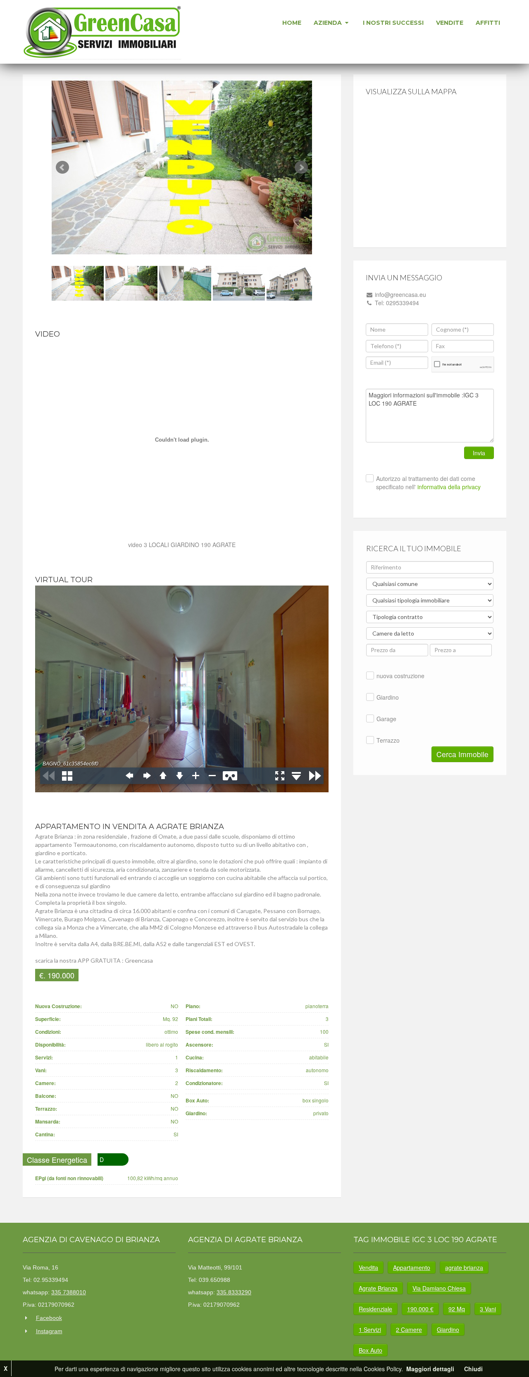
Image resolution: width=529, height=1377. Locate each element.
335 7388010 (68, 1292)
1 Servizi (370, 1329)
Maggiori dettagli (430, 1369)
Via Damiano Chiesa (439, 1288)
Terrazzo (388, 740)
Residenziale (375, 1309)
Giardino (387, 697)
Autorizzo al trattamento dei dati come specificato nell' (428, 482)
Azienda (328, 22)
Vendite (449, 22)
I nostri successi (393, 22)
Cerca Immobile (462, 754)
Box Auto (370, 1350)
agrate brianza (464, 1267)
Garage (386, 719)
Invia (479, 453)
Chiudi (473, 1369)
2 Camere (409, 1329)
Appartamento (411, 1267)
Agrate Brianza (378, 1288)
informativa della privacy (448, 487)
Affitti (488, 22)
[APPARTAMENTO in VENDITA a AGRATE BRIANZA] (182, 167)
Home (291, 22)
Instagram (49, 1331)
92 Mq (456, 1309)
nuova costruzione (400, 676)
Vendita (368, 1267)
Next (301, 167)
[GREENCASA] (102, 32)
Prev (62, 167)
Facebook (49, 1318)
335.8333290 (234, 1292)
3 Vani (488, 1309)
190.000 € (420, 1309)
